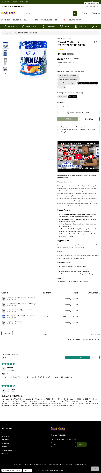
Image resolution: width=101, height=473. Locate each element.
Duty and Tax (5, 440)
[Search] (75, 13)
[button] (95, 13)
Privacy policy (29, 464)
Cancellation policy (81, 464)
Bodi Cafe (46, 470)
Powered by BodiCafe (56, 470)
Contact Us (4, 453)
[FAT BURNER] (76, 26)
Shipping (60, 59)
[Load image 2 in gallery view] (5, 53)
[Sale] (92, 26)
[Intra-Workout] (23, 26)
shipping (82, 339)
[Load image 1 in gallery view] (5, 45)
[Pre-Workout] (5, 26)
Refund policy (18, 464)
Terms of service (41, 464)
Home (5, 33)
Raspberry (62, 87)
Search (3, 433)
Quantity (60, 102)
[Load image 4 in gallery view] (5, 69)
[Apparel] (61, 26)
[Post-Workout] (42, 26)
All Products (5, 436)
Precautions (5, 443)
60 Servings (73, 97)
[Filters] (93, 357)
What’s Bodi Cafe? (7, 450)
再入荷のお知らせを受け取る (66, 62)
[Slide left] (5, 39)
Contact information (66, 464)
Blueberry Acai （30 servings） (68, 75)
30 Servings (63, 97)
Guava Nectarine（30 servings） (69, 79)
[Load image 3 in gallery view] (5, 61)
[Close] (98, 2)
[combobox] (50, 13)
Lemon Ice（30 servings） (67, 83)
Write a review (77, 357)
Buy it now (89, 119)
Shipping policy (53, 464)
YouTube (4, 447)
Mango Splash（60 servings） (88, 83)
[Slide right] (5, 73)
